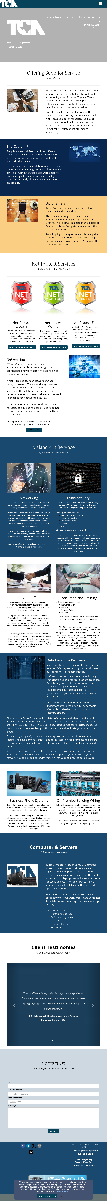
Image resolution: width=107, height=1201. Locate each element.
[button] (14, 1004)
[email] (39, 1146)
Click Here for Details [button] (21, 347)
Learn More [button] (34, 429)
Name (10, 1082)
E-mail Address (15, 1090)
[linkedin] (28, 1146)
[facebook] (23, 1146)
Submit (54, 1131)
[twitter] (34, 1146)
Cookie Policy (61, 1191)
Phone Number (15, 1097)
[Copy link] (31, 1152)
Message (12, 1105)
